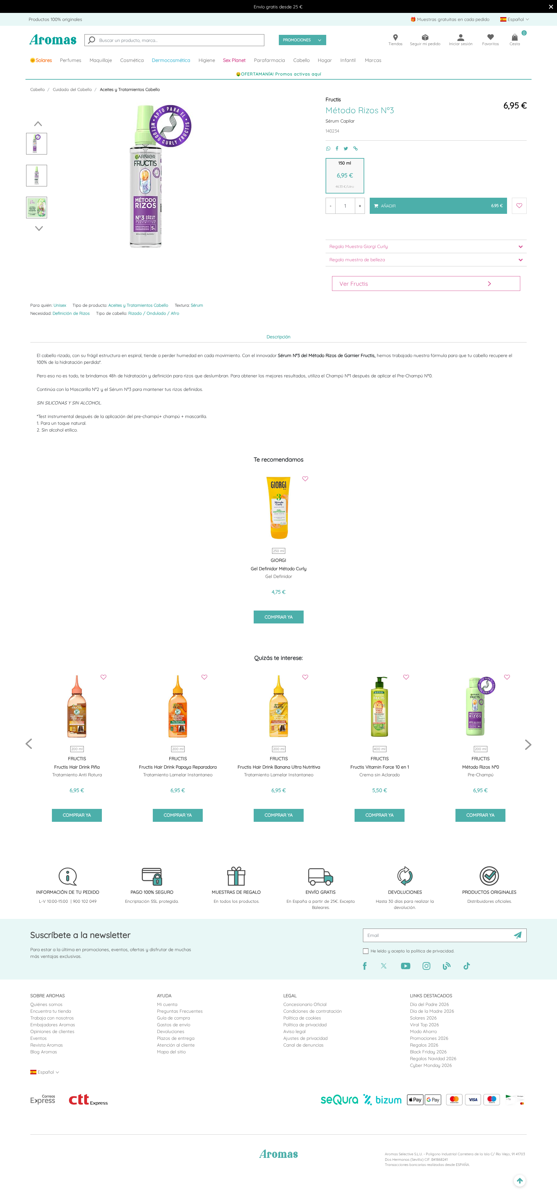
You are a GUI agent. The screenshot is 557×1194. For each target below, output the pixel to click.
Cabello (37, 89)
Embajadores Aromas (52, 1025)
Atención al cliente (176, 1045)
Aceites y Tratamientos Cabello (130, 89)
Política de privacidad (305, 1025)
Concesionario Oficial (305, 1004)
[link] (40, 60)
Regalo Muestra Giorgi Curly (358, 246)
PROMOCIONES (297, 39)
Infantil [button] (348, 60)
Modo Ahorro (423, 1031)
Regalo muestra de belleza (357, 260)
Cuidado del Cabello (72, 89)
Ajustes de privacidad (305, 1038)
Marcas (373, 60)
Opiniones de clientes (52, 1031)
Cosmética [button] (132, 60)
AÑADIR (441, 203)
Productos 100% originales (55, 19)
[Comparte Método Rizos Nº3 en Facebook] (334, 148)
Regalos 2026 (424, 1045)
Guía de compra (173, 1018)
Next (40, 228)
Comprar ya (279, 617)
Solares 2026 (423, 1018)
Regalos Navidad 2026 (433, 1058)
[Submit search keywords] (91, 41)
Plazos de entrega (175, 1038)
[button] (234, 60)
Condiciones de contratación (312, 1011)
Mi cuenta (167, 1004)
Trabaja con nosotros (52, 1018)
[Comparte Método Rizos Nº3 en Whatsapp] (325, 148)
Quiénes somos (46, 1004)
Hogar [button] (325, 60)
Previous (36, 123)
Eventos (38, 1038)
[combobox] (174, 40)
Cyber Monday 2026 (431, 1065)
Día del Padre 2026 (429, 1004)
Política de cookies (302, 1018)
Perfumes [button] (70, 60)
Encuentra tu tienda (50, 1011)
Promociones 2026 (429, 1038)
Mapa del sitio (171, 1052)
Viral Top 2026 (424, 1025)
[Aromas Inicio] (52, 43)
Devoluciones (170, 1031)
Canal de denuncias (303, 1045)
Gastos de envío (173, 1025)
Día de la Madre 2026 (432, 1011)
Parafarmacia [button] (269, 60)
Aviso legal (294, 1031)
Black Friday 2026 (428, 1052)
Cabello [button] (301, 60)
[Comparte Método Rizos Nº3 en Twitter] (343, 148)
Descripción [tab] (278, 337)
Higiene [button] (207, 60)
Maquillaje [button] (101, 60)
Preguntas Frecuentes (180, 1011)
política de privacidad (432, 950)
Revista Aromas (46, 1045)
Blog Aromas (43, 1052)
